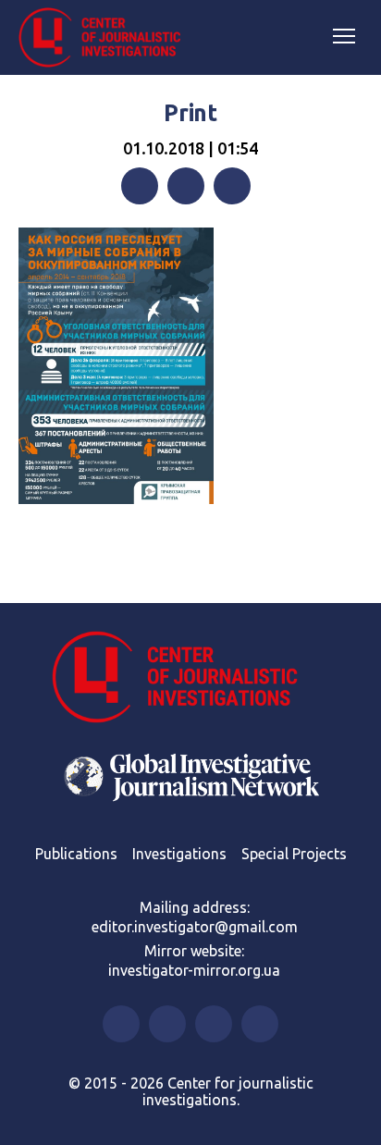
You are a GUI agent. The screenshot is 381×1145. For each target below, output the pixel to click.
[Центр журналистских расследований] (106, 37)
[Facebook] (139, 185)
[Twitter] (185, 185)
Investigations (179, 853)
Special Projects (294, 853)
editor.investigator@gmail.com (195, 926)
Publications (76, 853)
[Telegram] (232, 185)
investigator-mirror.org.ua (194, 970)
